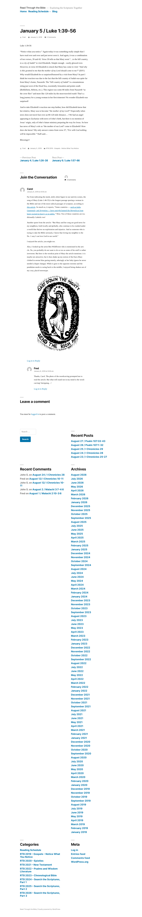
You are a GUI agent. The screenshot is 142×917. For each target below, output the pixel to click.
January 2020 (79, 785)
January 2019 (79, 832)
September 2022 (81, 659)
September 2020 (81, 753)
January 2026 (79, 502)
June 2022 (77, 671)
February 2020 (79, 781)
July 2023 (77, 620)
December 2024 (80, 553)
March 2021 (78, 730)
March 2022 (78, 682)
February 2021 (79, 733)
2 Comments (51, 37)
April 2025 (77, 537)
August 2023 (78, 616)
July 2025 (77, 525)
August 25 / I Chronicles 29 (87, 449)
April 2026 (77, 490)
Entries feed (78, 854)
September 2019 (81, 800)
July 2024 (77, 573)
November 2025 (80, 510)
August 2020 (79, 757)
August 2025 (78, 521)
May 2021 (76, 722)
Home (23, 11)
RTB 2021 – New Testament (36, 864)
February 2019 (79, 828)
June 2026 (77, 482)
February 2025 (79, 545)
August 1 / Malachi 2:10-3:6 (45, 493)
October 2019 (79, 796)
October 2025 (79, 514)
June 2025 (77, 529)
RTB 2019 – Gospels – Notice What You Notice (40, 855)
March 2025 (78, 541)
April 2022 (77, 678)
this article (31, 207)
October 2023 (79, 608)
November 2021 (80, 698)
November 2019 (80, 792)
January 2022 (79, 690)
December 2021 (80, 694)
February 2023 (79, 639)
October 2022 (79, 655)
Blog (54, 11)
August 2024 (79, 569)
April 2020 (77, 773)
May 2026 (77, 486)
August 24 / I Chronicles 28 (87, 453)
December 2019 (80, 788)
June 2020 (77, 765)
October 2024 (79, 561)
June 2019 (77, 812)
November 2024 (80, 557)
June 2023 (77, 624)
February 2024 (79, 592)
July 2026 (77, 478)
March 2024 (78, 588)
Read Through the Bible (32, 7)
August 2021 (78, 710)
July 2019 (76, 808)
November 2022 (80, 651)
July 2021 (76, 714)
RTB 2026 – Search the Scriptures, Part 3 (40, 894)
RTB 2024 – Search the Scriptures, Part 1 (40, 881)
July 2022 (77, 667)
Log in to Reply (33, 360)
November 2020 (80, 745)
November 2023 (80, 604)
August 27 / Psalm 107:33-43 (88, 441)
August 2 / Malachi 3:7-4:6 (48, 489)
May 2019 (76, 816)
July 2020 (77, 761)
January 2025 (79, 549)
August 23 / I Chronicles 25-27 (89, 456)
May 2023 (77, 627)
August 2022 (78, 663)
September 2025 (81, 518)
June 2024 (77, 576)
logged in (35, 414)
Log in (74, 850)
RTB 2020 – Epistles (31, 860)
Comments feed (80, 857)
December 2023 (80, 600)
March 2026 (78, 494)
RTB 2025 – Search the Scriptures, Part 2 (40, 887)
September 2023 (81, 612)
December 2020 (80, 741)
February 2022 (79, 686)
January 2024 (79, 596)
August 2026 (78, 474)
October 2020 (79, 749)
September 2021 (81, 706)
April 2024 (77, 584)
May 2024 (77, 580)
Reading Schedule (38, 11)
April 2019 (77, 820)
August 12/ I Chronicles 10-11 (46, 478)
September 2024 (81, 565)
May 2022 (77, 675)
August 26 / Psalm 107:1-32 (87, 445)
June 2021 (77, 718)
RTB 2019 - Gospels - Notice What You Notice (62, 148)
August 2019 (78, 804)
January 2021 (79, 737)
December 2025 (80, 506)
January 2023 (79, 643)
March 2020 (78, 777)
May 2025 (77, 533)
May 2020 (77, 769)
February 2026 (79, 498)
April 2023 (77, 631)
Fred (24, 37)
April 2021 (77, 726)
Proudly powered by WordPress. (48, 909)
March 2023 (78, 635)
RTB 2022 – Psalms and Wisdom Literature (39, 870)
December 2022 (80, 647)
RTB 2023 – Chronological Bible (38, 875)
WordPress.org (79, 861)
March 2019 (78, 824)
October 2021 (79, 702)
